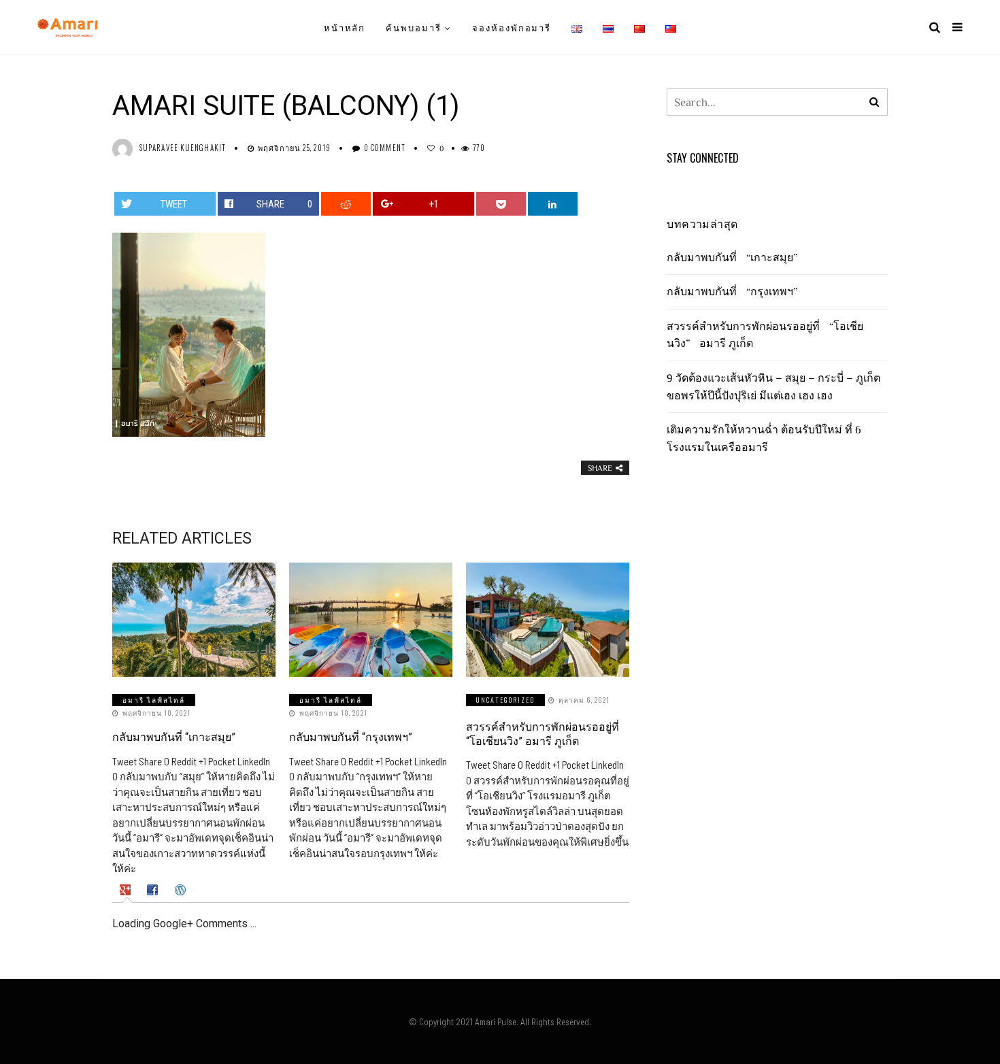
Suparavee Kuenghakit (182, 147)
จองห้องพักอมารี (511, 27)
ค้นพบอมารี (413, 27)
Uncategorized (505, 700)
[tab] (126, 890)
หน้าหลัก (345, 27)
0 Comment (384, 147)
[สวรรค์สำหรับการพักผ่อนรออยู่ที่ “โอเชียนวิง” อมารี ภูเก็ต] (547, 620)
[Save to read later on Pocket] (501, 204)
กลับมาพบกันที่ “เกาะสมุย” (173, 737)
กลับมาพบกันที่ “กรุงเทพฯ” (350, 737)
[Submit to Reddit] (346, 204)
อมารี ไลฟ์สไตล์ (153, 700)
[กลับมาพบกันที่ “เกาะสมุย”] (194, 620)
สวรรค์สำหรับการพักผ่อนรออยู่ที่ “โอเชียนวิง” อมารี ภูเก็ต (542, 734)
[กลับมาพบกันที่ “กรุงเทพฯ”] (370, 620)
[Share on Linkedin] (553, 204)
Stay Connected (703, 158)
